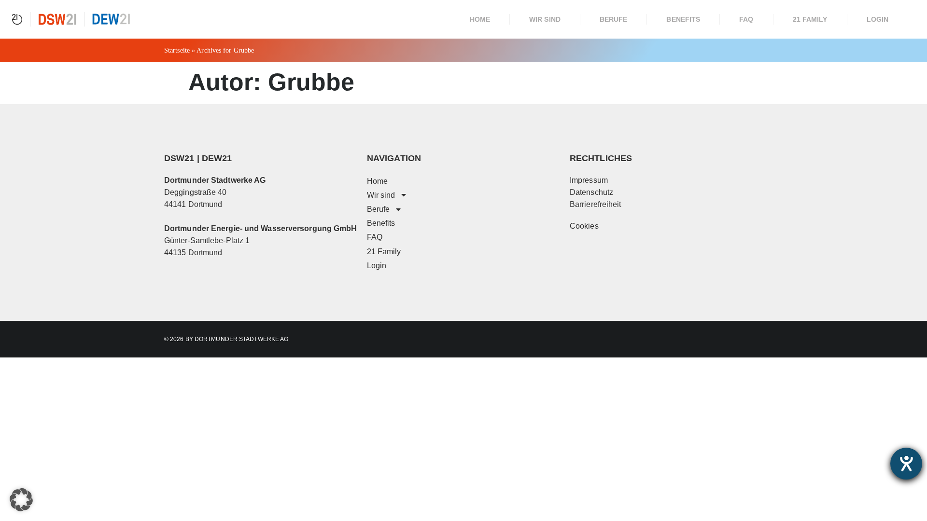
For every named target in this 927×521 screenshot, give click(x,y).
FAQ (746, 19)
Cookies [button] (584, 226)
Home (480, 19)
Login (878, 19)
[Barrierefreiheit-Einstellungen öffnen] (906, 464)
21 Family (810, 19)
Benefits (683, 19)
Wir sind (545, 19)
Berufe (614, 19)
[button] (21, 500)
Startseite (177, 50)
